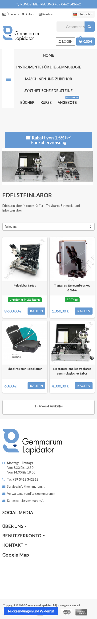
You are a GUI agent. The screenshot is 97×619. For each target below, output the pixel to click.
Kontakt (47, 14)
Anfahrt (29, 14)
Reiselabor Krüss (25, 285)
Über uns (12, 14)
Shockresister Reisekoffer (25, 368)
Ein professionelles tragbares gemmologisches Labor (72, 371)
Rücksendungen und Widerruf (31, 611)
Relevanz (11, 226)
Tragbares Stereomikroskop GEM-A (72, 288)
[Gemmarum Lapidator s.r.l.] (20, 33)
